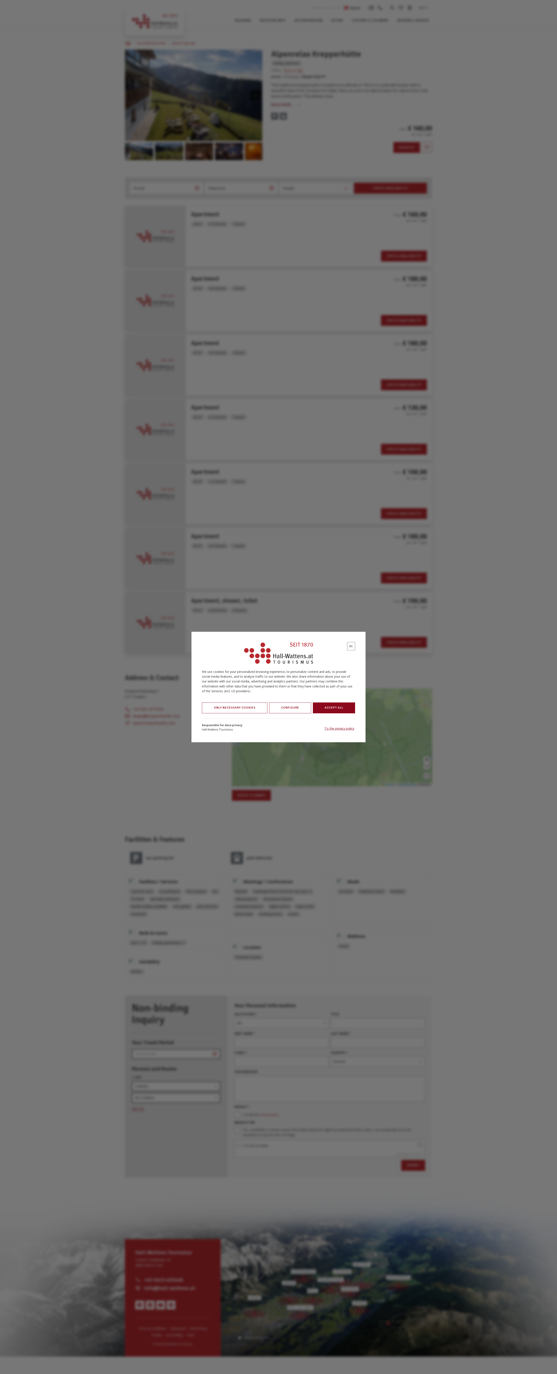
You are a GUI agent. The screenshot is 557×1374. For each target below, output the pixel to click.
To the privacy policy (339, 728)
